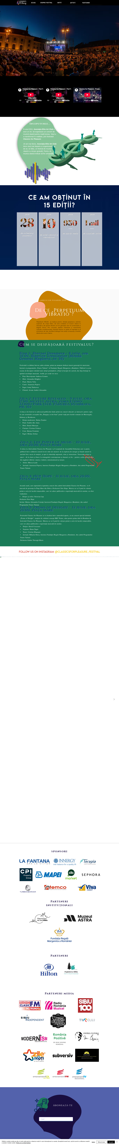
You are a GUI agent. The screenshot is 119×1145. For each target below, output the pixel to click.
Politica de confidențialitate (23, 1143)
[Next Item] (114, 699)
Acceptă (111, 1142)
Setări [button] (93, 1142)
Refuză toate (101, 1142)
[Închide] (117, 1142)
